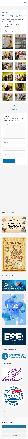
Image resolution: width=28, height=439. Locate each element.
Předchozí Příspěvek (14, 105)
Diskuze (4, 15)
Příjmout (14, 426)
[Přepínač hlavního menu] (25, 2)
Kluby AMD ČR (10, 15)
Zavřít (14, 431)
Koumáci (16, 15)
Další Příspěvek (14, 109)
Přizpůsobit (14, 435)
